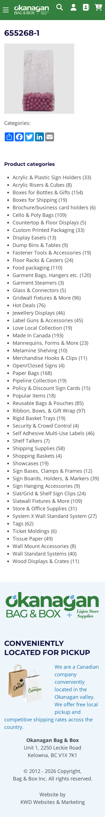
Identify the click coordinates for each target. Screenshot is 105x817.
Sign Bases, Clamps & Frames (47, 470)
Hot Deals (24, 305)
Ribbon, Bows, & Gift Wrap (44, 410)
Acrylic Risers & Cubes (39, 184)
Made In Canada (32, 335)
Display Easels (29, 237)
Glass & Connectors (36, 290)
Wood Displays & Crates (41, 561)
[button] (6, 9)
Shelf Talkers (28, 440)
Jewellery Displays (34, 312)
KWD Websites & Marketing (52, 802)
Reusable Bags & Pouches (43, 403)
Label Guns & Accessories (43, 320)
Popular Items (29, 395)
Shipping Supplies (34, 448)
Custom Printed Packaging (43, 230)
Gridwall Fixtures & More (42, 297)
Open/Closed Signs (35, 365)
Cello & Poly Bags (33, 215)
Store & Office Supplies (40, 508)
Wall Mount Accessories (41, 546)
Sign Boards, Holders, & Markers (51, 478)
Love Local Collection (37, 327)
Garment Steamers (35, 282)
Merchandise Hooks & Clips (45, 358)
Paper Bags (26, 373)
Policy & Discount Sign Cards (46, 388)
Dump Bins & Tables (37, 245)
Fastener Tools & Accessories (47, 252)
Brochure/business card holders (50, 207)
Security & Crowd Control (42, 425)
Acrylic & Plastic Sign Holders (47, 177)
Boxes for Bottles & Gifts (41, 192)
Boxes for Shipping (35, 200)
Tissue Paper (28, 538)
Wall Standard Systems (40, 553)
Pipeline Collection (35, 380)
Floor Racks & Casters (38, 260)
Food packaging (31, 267)
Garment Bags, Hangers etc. (45, 275)
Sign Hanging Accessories (43, 486)
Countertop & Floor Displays (46, 222)
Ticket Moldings (31, 531)
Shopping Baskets (34, 455)
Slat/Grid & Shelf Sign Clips (44, 493)
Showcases (26, 463)
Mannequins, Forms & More (45, 343)
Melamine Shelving (35, 350)
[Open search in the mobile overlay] (59, 7)
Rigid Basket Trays (34, 418)
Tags (18, 523)
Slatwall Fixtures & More (41, 501)
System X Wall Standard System (50, 516)
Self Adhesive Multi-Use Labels (49, 433)
